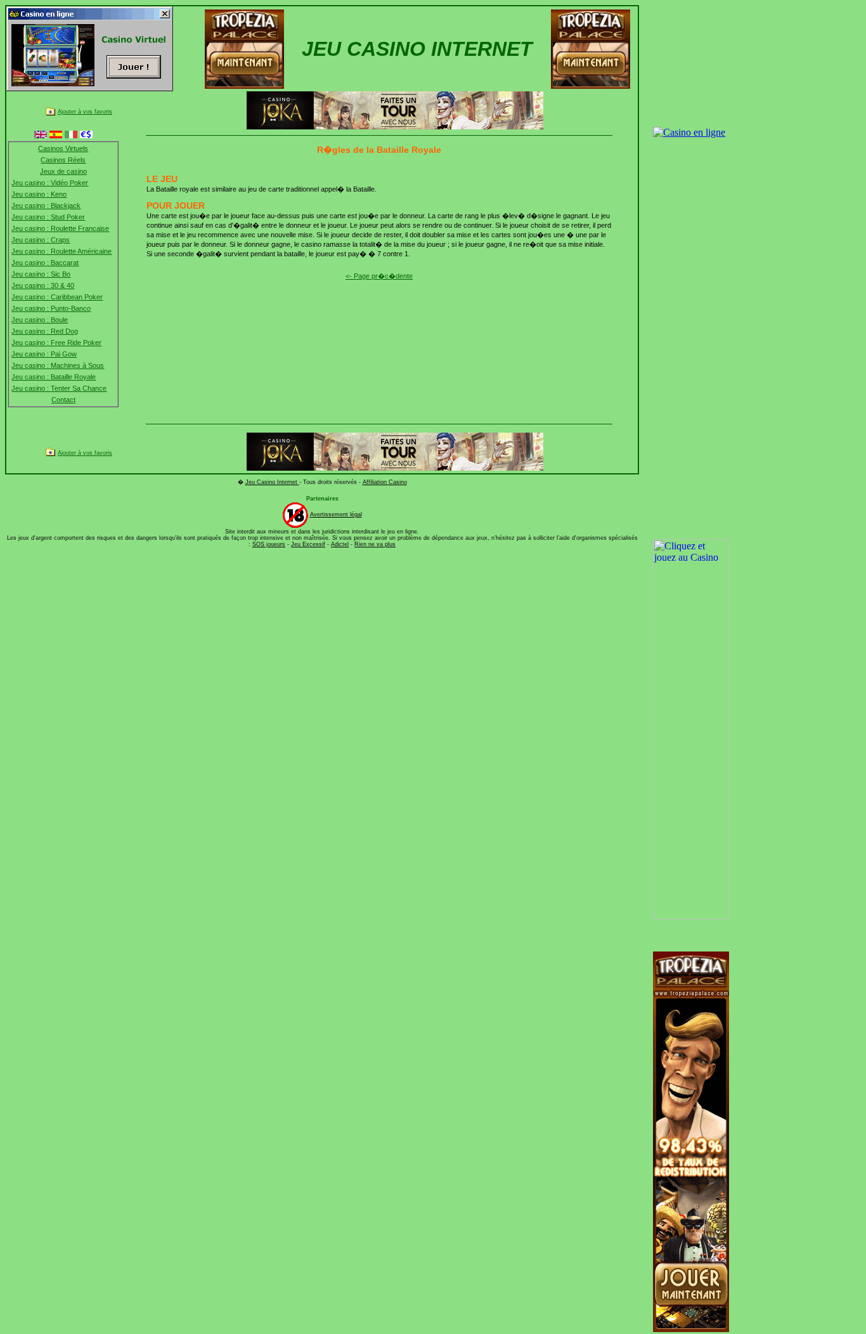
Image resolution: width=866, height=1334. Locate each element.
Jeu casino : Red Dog (44, 331)
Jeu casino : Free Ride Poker (56, 342)
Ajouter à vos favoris (85, 111)
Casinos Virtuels (63, 148)
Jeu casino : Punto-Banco (51, 308)
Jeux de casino (63, 171)
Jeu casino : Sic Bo (40, 274)
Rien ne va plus (375, 544)
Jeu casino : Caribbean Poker (57, 297)
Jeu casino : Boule (39, 320)
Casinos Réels (63, 160)
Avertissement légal (336, 514)
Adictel (340, 544)
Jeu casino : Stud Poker (48, 217)
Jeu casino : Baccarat (45, 262)
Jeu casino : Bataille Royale (53, 377)
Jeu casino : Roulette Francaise (60, 228)
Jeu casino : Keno (39, 194)
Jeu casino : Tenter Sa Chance (59, 388)
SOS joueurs (268, 544)
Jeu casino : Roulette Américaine (61, 251)
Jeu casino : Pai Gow (44, 354)
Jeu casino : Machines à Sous (57, 365)
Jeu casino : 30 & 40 (42, 285)
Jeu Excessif (308, 544)
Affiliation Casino (385, 482)
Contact (63, 399)
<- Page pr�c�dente (379, 276)
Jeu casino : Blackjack (46, 205)
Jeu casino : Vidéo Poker (49, 182)
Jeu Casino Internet (272, 482)
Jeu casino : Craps (40, 240)
